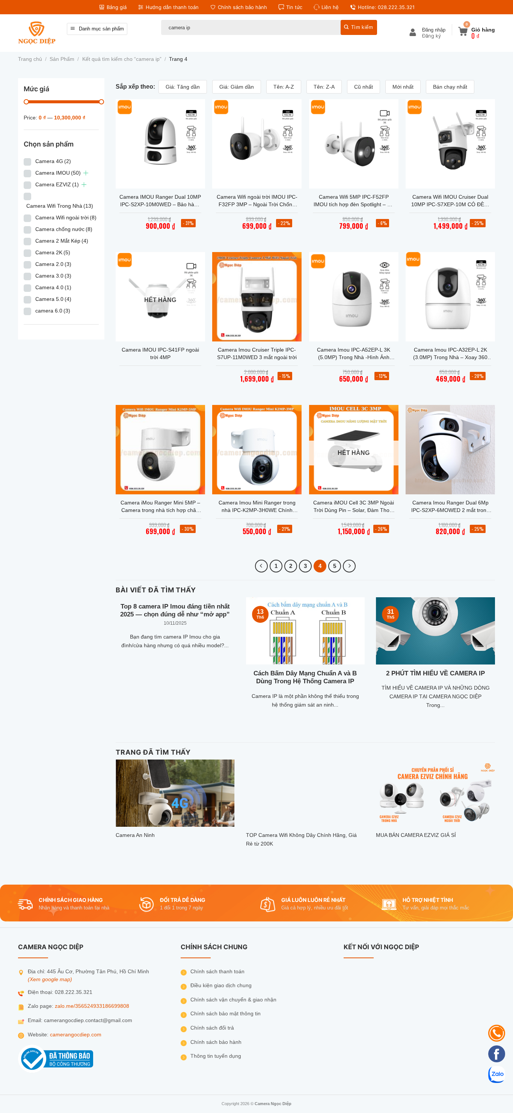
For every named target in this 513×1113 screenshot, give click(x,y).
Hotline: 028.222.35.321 (386, 7)
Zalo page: (41, 1006)
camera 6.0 (52, 311)
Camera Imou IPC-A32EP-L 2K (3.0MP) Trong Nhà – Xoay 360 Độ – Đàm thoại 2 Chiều (450, 354)
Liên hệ (330, 7)
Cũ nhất (363, 87)
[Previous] (114, 666)
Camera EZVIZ (57, 184)
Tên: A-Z (283, 87)
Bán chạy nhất (450, 87)
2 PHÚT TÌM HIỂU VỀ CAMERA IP (435, 673)
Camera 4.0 (53, 287)
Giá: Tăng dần (183, 87)
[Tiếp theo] (349, 566)
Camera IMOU (58, 173)
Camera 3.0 (53, 276)
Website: (39, 1034)
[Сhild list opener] (85, 173)
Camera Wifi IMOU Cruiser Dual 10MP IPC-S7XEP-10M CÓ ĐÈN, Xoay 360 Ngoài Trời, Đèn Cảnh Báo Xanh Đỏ (450, 201)
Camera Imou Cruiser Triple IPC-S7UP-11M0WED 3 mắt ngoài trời (257, 353)
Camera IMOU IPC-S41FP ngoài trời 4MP (160, 353)
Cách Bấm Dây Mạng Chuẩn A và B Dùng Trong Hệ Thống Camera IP (305, 677)
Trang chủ (30, 59)
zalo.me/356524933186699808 (92, 1006)
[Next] (496, 666)
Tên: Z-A (324, 87)
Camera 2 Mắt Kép (61, 241)
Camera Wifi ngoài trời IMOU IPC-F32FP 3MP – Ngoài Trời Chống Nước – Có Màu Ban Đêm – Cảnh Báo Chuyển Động (257, 201)
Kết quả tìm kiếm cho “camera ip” (121, 59)
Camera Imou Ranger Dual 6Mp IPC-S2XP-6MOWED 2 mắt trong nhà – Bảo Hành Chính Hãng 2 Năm (450, 507)
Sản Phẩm (62, 59)
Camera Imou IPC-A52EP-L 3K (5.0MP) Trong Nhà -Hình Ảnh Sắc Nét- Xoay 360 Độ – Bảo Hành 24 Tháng (353, 354)
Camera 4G (53, 161)
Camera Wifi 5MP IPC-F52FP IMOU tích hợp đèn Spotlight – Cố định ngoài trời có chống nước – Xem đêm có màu (354, 201)
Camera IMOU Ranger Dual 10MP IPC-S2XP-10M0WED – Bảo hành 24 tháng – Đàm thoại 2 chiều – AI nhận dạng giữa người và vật (160, 201)
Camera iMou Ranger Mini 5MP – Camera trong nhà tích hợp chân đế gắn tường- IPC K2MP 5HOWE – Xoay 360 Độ (160, 507)
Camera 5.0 (53, 299)
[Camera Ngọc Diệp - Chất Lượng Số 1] (37, 33)
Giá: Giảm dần (236, 87)
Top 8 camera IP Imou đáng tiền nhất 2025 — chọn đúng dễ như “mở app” (175, 610)
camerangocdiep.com (75, 1034)
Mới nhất (402, 87)
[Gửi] (359, 27)
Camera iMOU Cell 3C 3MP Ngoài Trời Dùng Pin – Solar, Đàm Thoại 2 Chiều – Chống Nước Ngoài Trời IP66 (353, 507)
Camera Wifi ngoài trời (66, 217)
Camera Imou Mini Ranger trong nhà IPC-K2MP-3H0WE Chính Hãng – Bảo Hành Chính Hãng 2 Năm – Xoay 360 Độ (257, 507)
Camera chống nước (63, 229)
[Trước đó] (261, 566)
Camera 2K (52, 252)
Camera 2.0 (53, 264)
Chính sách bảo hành (242, 7)
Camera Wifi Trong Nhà (59, 206)
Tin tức (294, 7)
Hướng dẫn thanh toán (172, 7)
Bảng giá (117, 7)
